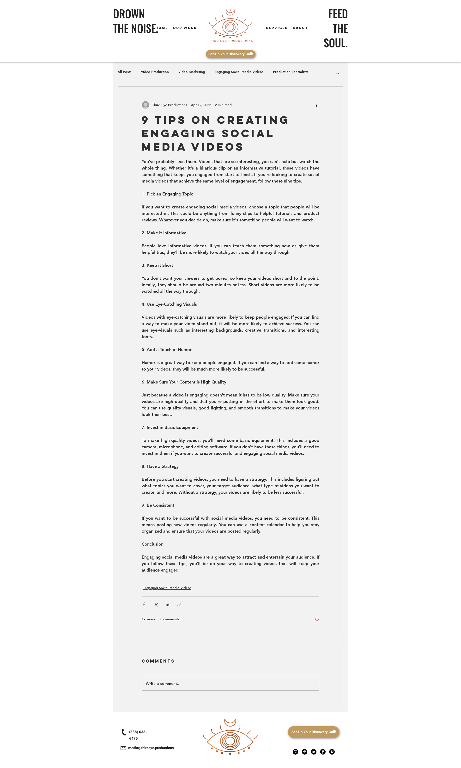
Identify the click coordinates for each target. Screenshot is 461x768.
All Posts (124, 72)
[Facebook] (323, 752)
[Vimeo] (332, 752)
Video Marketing (191, 72)
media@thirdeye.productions (151, 748)
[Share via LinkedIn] (167, 604)
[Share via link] (179, 604)
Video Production (155, 72)
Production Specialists (290, 72)
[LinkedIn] (313, 752)
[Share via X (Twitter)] (155, 604)
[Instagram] (295, 752)
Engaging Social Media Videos (239, 72)
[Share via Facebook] (144, 604)
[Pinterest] (304, 752)
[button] (337, 72)
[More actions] (316, 105)
